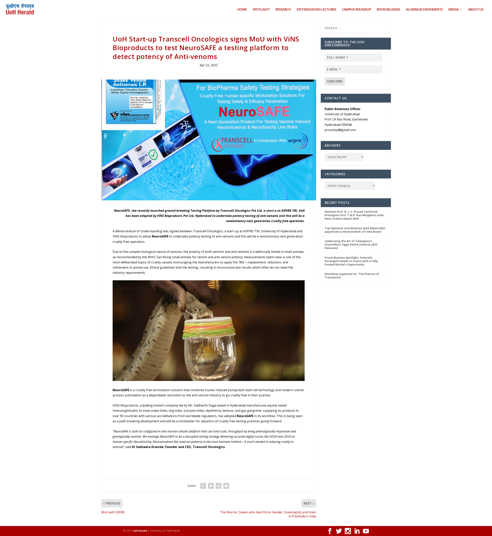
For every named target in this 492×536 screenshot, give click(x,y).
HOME (242, 10)
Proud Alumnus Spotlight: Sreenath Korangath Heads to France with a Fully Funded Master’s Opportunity (351, 261)
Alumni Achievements (424, 10)
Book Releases (388, 10)
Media (453, 10)
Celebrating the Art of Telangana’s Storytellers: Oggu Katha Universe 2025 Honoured (351, 244)
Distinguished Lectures (316, 10)
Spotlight (261, 10)
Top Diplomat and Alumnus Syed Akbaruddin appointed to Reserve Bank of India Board (355, 229)
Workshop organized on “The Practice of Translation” (352, 275)
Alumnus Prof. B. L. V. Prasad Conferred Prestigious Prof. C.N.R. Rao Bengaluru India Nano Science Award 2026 (354, 215)
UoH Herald (140, 530)
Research (283, 10)
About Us (475, 10)
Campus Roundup (356, 10)
